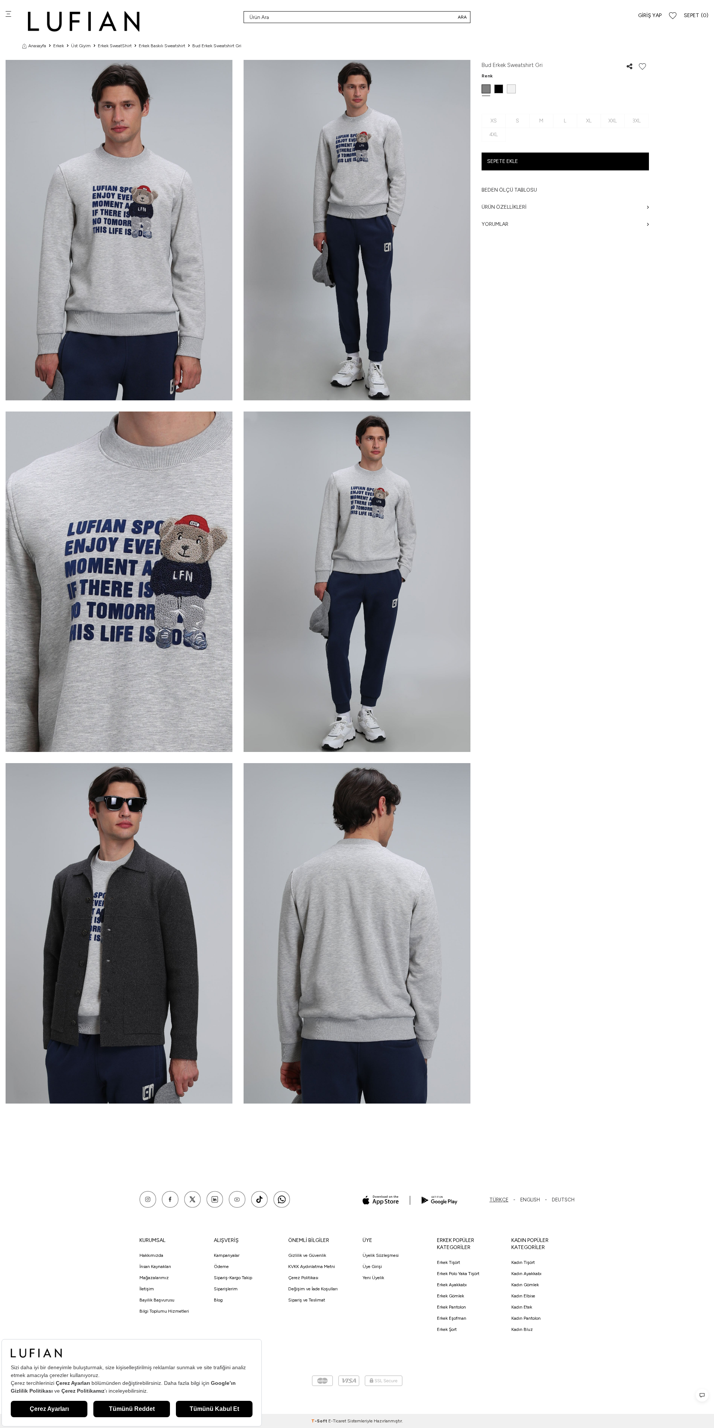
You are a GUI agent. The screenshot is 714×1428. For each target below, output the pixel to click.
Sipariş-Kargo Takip (233, 1277)
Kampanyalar (226, 1255)
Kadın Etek (521, 1307)
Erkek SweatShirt (115, 45)
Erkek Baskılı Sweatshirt (162, 45)
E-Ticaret (337, 1421)
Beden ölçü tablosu (509, 190)
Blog (218, 1300)
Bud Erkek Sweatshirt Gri (216, 45)
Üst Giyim (81, 45)
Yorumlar (495, 224)
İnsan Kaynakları (155, 1266)
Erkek (58, 45)
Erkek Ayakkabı (452, 1284)
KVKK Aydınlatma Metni (311, 1266)
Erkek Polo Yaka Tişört (458, 1273)
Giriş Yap (650, 15)
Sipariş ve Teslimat (306, 1300)
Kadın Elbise (523, 1296)
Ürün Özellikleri (504, 207)
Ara (462, 17)
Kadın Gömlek (525, 1284)
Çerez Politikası (303, 1277)
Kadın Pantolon (526, 1318)
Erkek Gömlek (450, 1296)
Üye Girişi (372, 1266)
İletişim (146, 1288)
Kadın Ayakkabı (526, 1273)
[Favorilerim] (672, 15)
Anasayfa (37, 45)
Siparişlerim (226, 1288)
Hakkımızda (151, 1255)
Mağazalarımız (154, 1277)
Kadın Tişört (523, 1262)
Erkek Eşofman (451, 1318)
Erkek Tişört (448, 1262)
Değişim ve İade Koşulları (313, 1288)
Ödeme (221, 1266)
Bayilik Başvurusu (156, 1300)
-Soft (319, 1421)
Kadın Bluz (522, 1329)
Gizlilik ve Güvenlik (307, 1255)
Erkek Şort (447, 1329)
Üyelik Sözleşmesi (381, 1255)
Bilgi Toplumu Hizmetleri (164, 1311)
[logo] (83, 21)
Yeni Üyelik (373, 1277)
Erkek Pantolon (451, 1307)
